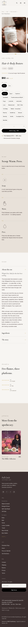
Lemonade (18, 101)
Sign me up (14, 590)
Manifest (5, 120)
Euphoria (17, 93)
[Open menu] (24, 3)
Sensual (20, 112)
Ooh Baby (5, 108)
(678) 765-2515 (6, 604)
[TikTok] (10, 491)
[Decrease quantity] (4, 126)
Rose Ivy (5, 112)
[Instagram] (3, 491)
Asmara (5, 93)
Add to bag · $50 (14, 130)
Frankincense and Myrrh (17, 97)
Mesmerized (11, 105)
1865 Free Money (11, 621)
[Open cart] (20, 3)
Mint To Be (20, 105)
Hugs (4, 101)
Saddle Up (12, 112)
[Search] (16, 3)
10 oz (4, 85)
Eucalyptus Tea (20, 116)
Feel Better (5, 97)
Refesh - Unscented (15, 108)
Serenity (5, 116)
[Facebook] (6, 491)
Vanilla (11, 116)
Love (4, 105)
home (3, 11)
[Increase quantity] (24, 126)
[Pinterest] (14, 491)
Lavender (11, 101)
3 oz (10, 85)
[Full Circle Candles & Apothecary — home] (4, 3)
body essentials (13, 11)
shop (7, 11)
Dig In (11, 93)
